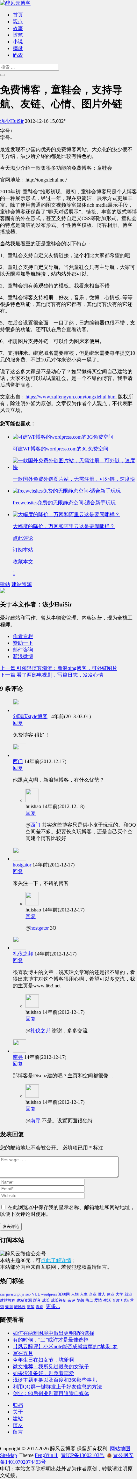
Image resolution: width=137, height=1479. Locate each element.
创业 (110, 1294)
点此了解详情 (56, 1260)
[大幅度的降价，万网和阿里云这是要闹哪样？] (66, 514)
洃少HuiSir (12, 121)
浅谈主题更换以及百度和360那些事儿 (55, 1380)
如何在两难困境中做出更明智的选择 (53, 1333)
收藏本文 (23, 561)
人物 (75, 1294)
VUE (36, 1294)
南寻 (18, 1057)
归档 (18, 1405)
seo (28, 1294)
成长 (46, 1300)
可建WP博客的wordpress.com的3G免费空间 (60, 448)
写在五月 (23, 1353)
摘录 (18, 48)
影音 (37, 1300)
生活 (107, 1300)
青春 (39, 1306)
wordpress (49, 1294)
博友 (18, 1425)
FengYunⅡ (46, 1455)
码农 (18, 55)
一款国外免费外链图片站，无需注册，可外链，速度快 (74, 479)
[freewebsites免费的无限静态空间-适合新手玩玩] (67, 491)
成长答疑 (58, 1300)
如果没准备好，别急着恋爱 (43, 1373)
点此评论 (23, 538)
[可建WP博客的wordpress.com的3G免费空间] (63, 437)
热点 (89, 1300)
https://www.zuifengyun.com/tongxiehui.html (71, 396)
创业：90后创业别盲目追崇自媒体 (51, 1393)
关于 (18, 1412)
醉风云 (19, 1306)
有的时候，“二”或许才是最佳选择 (51, 1339)
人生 (84, 1294)
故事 (18, 28)
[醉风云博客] (15, 3)
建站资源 (21, 584)
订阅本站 (23, 550)
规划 (9, 1306)
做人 (101, 1294)
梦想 (80, 1300)
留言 (18, 1432)
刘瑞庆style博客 (30, 716)
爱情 (98, 1300)
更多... (53, 1306)
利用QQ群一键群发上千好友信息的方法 (57, 1386)
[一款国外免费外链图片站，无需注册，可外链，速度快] (75, 467)
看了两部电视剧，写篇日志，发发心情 (51, 675)
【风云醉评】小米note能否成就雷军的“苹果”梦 (65, 1346)
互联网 (64, 1294)
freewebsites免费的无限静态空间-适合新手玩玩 (64, 502)
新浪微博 (23, 656)
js (23, 1294)
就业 (128, 1294)
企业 (93, 1294)
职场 (125, 1300)
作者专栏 (23, 636)
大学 (119, 1294)
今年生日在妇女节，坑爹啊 (43, 1360)
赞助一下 (23, 643)
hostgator (22, 864)
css (2, 1294)
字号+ (6, 131)
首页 (18, 15)
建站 (5, 584)
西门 (18, 761)
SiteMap (8, 1455)
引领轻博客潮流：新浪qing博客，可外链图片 (58, 668)
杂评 (71, 1300)
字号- (6, 137)
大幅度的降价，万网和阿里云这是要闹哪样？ (64, 526)
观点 (18, 21)
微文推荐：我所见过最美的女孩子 (51, 1366)
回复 (18, 723)
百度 (116, 1300)
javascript (13, 1294)
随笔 (18, 35)
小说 (18, 41)
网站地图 (120, 1448)
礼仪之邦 (23, 953)
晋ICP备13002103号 (83, 1455)
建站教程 (7, 1300)
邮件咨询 (23, 649)
